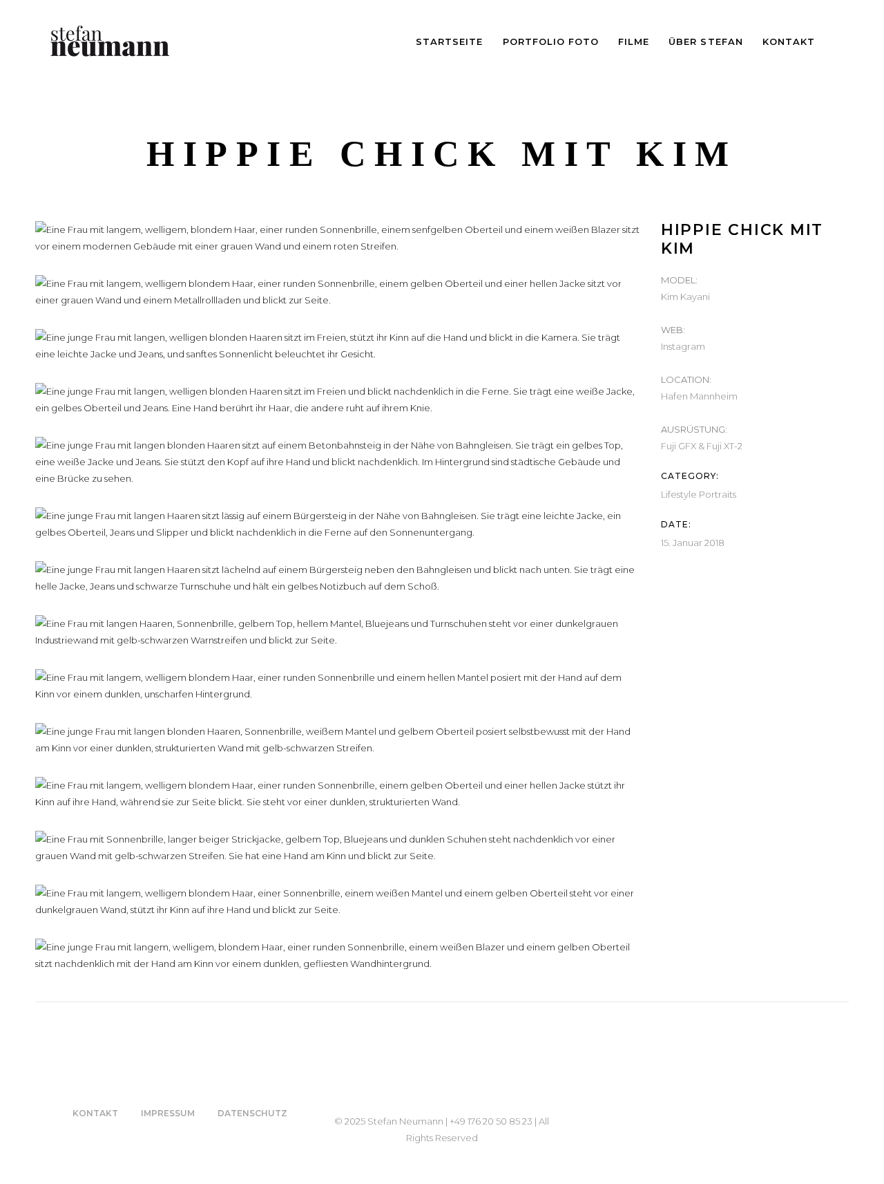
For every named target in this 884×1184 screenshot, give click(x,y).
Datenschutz (252, 1113)
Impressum (168, 1113)
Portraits (717, 494)
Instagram (683, 346)
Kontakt (95, 1113)
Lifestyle (679, 494)
